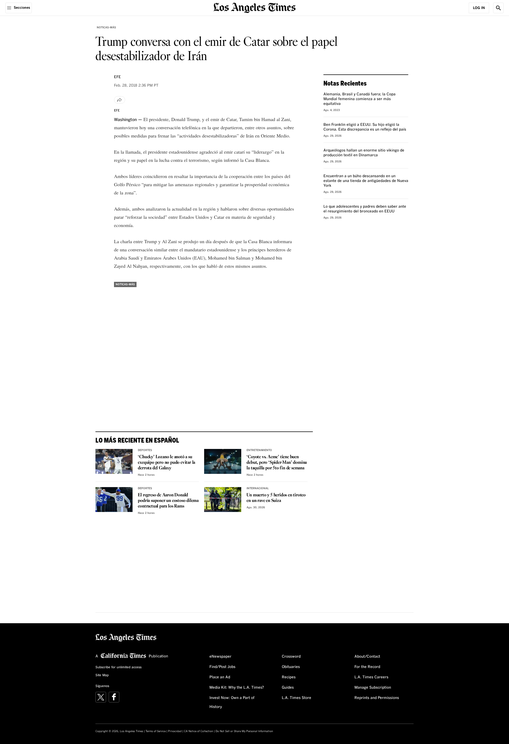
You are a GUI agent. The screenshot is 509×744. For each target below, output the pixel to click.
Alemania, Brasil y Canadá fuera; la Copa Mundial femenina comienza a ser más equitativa (359, 99)
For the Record (367, 667)
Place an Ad (219, 677)
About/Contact (367, 656)
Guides (288, 687)
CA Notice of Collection (198, 731)
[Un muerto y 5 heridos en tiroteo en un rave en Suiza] (222, 499)
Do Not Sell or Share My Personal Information (244, 731)
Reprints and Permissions (376, 698)
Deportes (145, 450)
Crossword (291, 656)
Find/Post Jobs (222, 667)
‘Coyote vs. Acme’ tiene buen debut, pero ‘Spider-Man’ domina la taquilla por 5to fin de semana (277, 462)
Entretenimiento (259, 450)
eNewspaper (220, 656)
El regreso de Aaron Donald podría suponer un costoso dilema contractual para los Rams (168, 501)
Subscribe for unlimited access (118, 667)
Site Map (102, 675)
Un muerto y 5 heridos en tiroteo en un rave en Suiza (276, 498)
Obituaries (291, 667)
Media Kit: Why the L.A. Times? (236, 687)
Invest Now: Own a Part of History (231, 702)
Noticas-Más (106, 27)
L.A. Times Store (296, 698)
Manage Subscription (372, 687)
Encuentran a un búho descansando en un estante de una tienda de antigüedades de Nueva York (365, 181)
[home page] (254, 7)
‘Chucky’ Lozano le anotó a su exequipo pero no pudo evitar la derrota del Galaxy (166, 462)
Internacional (258, 488)
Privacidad (175, 731)
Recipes (289, 677)
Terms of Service (156, 731)
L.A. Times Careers (371, 677)
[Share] (119, 100)
